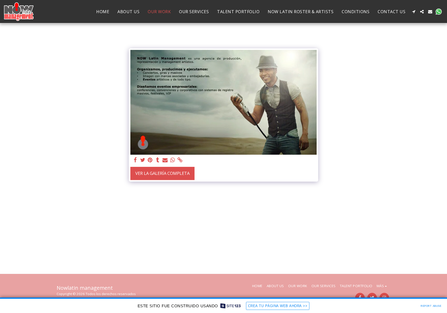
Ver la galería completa (162, 173)
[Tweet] (142, 160)
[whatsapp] (172, 160)
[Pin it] (150, 160)
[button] (414, 12)
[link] (180, 160)
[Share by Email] (165, 160)
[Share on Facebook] (135, 160)
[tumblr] (157, 160)
